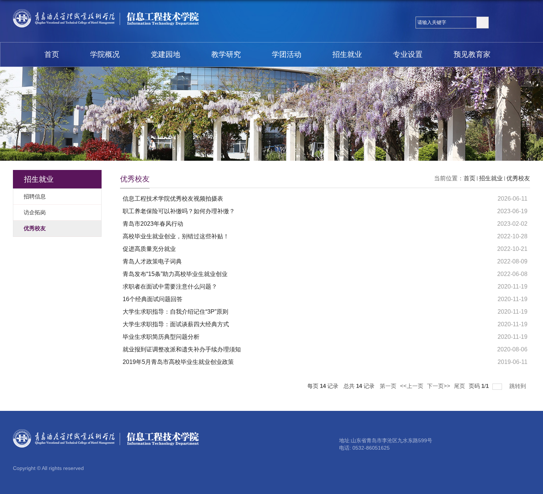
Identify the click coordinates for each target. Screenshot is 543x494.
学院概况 (105, 54)
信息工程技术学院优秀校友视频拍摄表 (173, 198)
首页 (51, 54)
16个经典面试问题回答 (152, 299)
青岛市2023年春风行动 (153, 224)
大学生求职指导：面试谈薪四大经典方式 (176, 324)
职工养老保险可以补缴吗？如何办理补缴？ (179, 211)
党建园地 (165, 54)
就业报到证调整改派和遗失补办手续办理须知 (182, 349)
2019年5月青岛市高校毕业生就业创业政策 (178, 362)
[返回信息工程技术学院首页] (106, 12)
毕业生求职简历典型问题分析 (161, 337)
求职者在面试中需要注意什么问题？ (170, 286)
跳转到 (518, 386)
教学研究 (226, 54)
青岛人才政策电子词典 (152, 261)
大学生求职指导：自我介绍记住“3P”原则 (175, 312)
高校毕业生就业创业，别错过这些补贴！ (176, 236)
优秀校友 (518, 178)
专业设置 (408, 54)
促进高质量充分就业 (149, 249)
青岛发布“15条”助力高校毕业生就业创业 (175, 274)
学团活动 (286, 54)
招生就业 (347, 54)
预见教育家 (472, 54)
